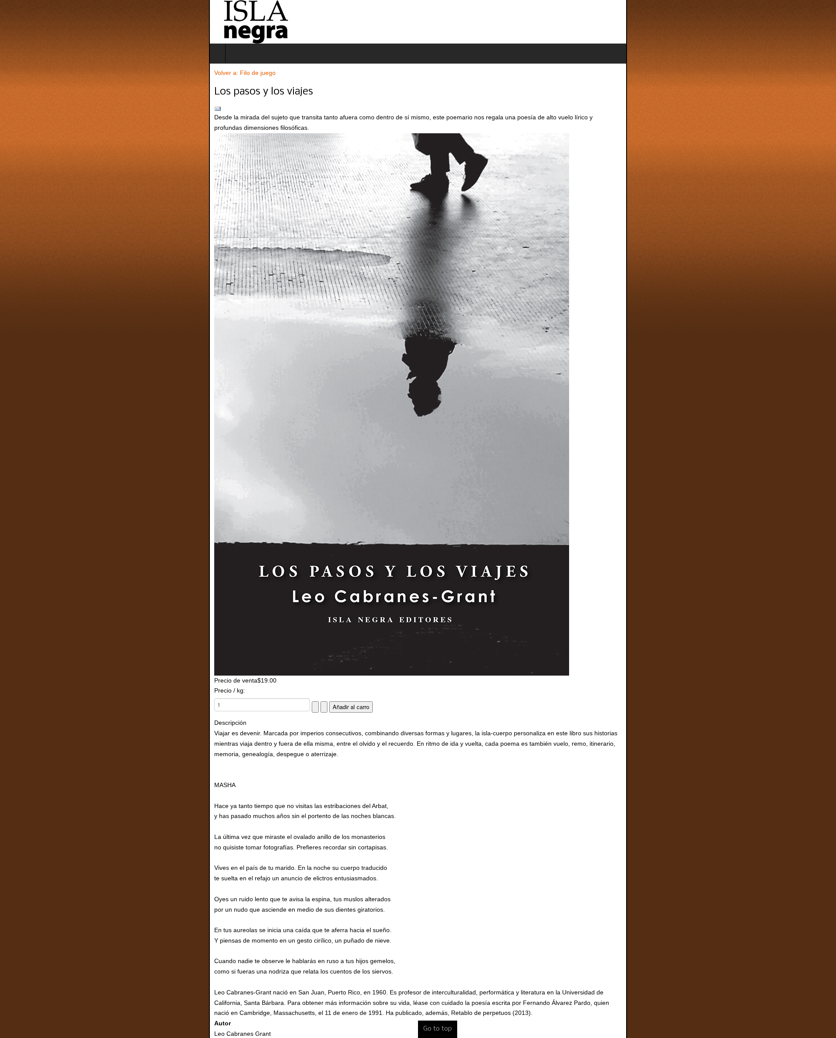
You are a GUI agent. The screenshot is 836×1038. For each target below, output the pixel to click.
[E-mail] (418, 108)
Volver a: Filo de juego (36, 72)
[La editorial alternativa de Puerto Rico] (46, 22)
